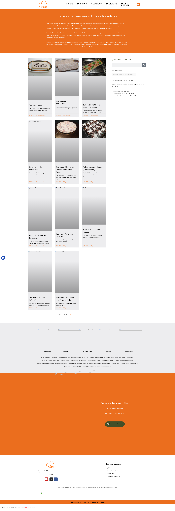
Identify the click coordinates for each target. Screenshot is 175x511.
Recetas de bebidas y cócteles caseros (49, 357)
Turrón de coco (35, 105)
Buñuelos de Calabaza (117, 87)
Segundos (96, 4)
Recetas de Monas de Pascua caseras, (78, 360)
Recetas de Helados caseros (63, 360)
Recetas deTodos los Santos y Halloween (129, 363)
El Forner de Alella (113, 464)
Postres (125, 4)
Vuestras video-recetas (106, 366)
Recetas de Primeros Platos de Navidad (124, 360)
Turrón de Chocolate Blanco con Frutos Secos (65, 169)
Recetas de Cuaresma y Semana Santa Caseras (100, 357)
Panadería (126, 5)
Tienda (69, 4)
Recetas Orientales (106, 363)
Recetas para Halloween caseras (49, 360)
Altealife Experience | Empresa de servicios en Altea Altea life (127, 84)
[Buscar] (144, 65)
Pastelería (111, 4)
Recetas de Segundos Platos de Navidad (45, 363)
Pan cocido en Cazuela (128, 93)
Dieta (87, 357)
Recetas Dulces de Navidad (61, 363)
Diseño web (20, 507)
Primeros (82, 4)
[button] (138, 4)
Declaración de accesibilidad (97, 502)
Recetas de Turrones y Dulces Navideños (92, 363)
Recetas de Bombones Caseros (78, 357)
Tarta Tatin (125, 89)
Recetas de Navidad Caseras (94, 360)
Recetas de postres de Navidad (75, 363)
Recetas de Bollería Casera (64, 357)
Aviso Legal (86, 502)
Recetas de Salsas (115, 363)
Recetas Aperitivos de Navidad (108, 360)
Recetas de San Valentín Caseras (118, 357)
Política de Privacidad (76, 502)
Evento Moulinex (130, 357)
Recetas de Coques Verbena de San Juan (91, 366)
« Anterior (60, 315)
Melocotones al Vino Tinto (129, 95)
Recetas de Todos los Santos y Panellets (72, 366)
